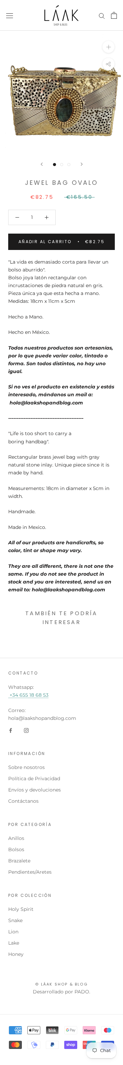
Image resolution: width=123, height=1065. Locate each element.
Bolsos (16, 849)
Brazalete (19, 861)
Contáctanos (23, 801)
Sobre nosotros (26, 767)
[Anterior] (42, 164)
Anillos (16, 838)
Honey (16, 954)
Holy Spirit (20, 909)
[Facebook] (10, 730)
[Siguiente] (82, 164)
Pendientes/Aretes (30, 872)
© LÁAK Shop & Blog (61, 984)
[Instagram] (26, 730)
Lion (13, 932)
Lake (13, 943)
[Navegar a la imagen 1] (54, 164)
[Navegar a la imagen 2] (61, 164)
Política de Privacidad (34, 778)
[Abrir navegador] (9, 15)
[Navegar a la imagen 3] (68, 164)
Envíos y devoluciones (34, 790)
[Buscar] (102, 15)
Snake (15, 920)
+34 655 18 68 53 (28, 695)
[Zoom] (108, 47)
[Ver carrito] (114, 15)
